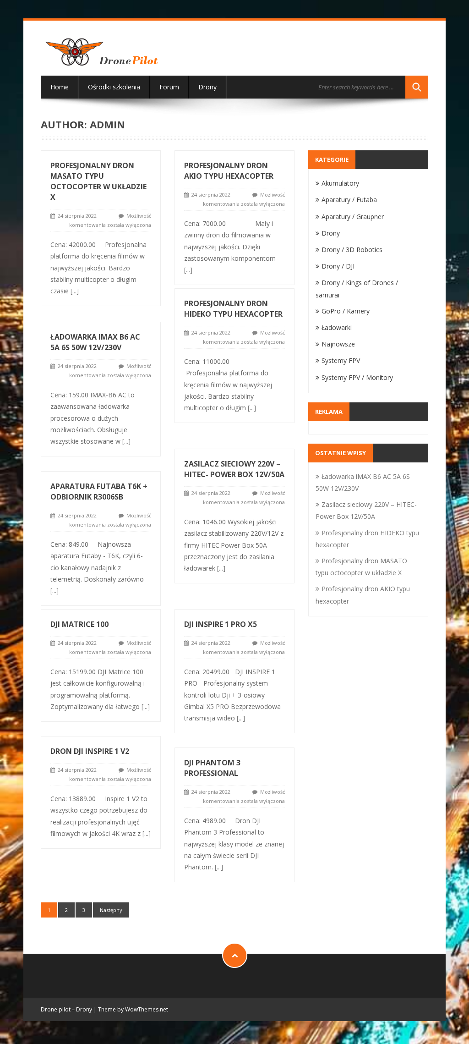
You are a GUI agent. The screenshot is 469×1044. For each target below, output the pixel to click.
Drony (207, 86)
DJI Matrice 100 (79, 624)
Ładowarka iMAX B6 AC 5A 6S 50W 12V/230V (95, 342)
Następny (111, 910)
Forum (169, 86)
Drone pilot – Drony (66, 1009)
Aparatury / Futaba (349, 199)
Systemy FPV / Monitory (357, 377)
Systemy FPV (341, 360)
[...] (75, 290)
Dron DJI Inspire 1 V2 (89, 751)
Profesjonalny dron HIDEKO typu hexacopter (233, 308)
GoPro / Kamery (346, 311)
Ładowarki (337, 327)
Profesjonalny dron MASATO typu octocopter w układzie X (98, 181)
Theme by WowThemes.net (133, 1009)
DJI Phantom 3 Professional (212, 768)
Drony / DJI (338, 266)
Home (59, 86)
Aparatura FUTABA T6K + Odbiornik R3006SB (98, 491)
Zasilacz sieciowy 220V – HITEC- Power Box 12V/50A (234, 469)
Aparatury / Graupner (353, 216)
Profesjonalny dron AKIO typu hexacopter (228, 170)
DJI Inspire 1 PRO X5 (220, 624)
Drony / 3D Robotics (352, 249)
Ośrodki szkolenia (114, 86)
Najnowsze (338, 344)
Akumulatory (340, 183)
